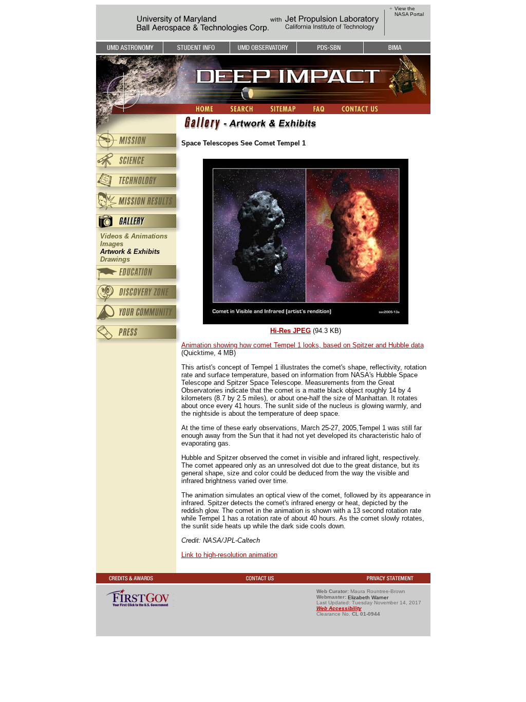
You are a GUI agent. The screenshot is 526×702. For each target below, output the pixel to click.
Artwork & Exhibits (130, 251)
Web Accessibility (339, 608)
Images (111, 244)
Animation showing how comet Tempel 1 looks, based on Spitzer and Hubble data (302, 345)
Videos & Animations (133, 236)
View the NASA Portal (409, 11)
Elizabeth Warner (368, 597)
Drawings (115, 259)
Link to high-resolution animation (229, 555)
